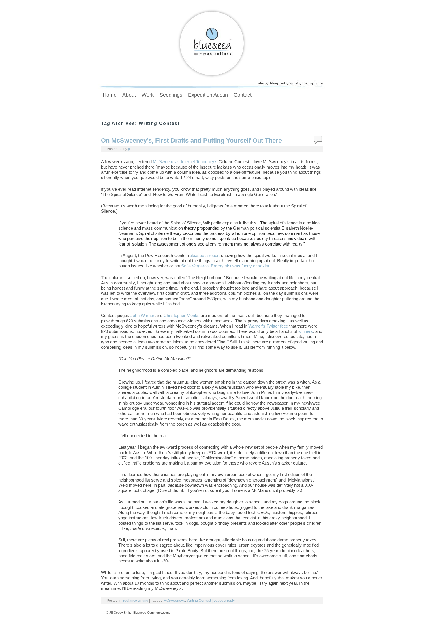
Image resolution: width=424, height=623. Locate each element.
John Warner (142, 315)
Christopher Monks (182, 315)
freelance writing (135, 600)
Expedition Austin (208, 95)
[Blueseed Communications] (212, 47)
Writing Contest (199, 600)
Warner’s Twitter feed (268, 326)
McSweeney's (174, 600)
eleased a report (205, 255)
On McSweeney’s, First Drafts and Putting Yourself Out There (191, 140)
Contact (243, 95)
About (129, 95)
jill (130, 149)
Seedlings (171, 95)
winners (305, 331)
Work (148, 95)
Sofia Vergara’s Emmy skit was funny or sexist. (225, 266)
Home (110, 95)
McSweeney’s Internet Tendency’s (185, 161)
